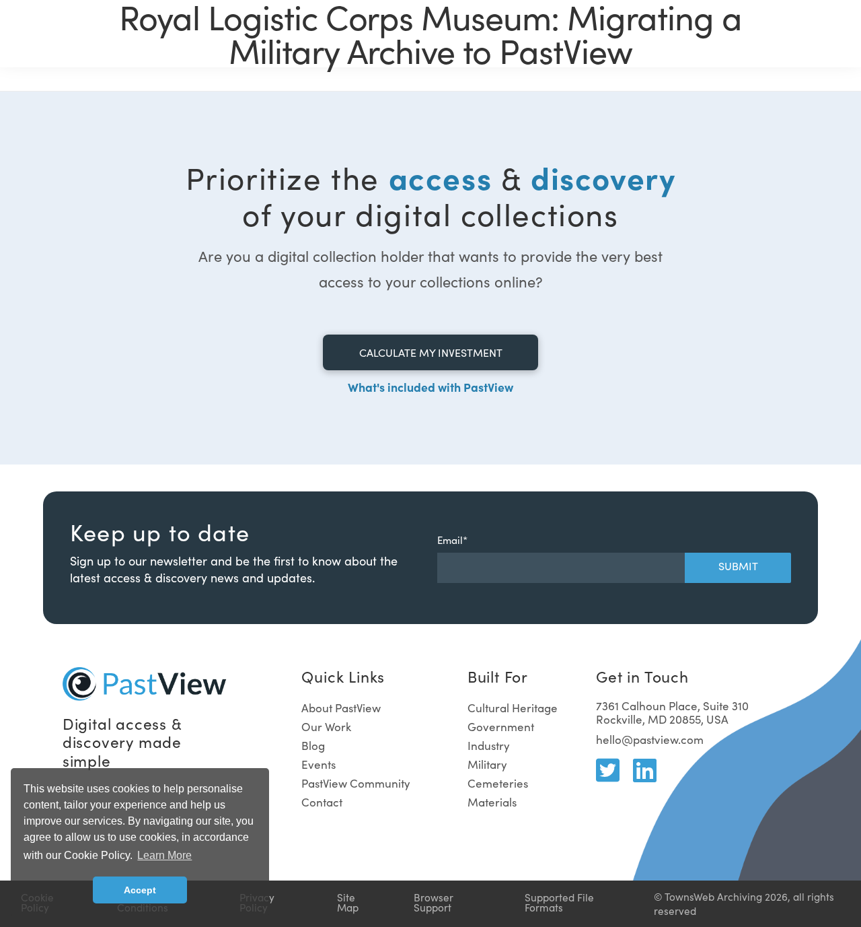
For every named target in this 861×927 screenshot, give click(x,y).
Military (487, 764)
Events (318, 764)
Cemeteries (497, 783)
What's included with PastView (430, 386)
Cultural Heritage (512, 708)
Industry (488, 745)
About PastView (341, 708)
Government (500, 726)
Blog (313, 745)
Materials (492, 802)
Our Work (326, 726)
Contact (321, 802)
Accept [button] (140, 890)
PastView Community (355, 783)
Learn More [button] (164, 855)
